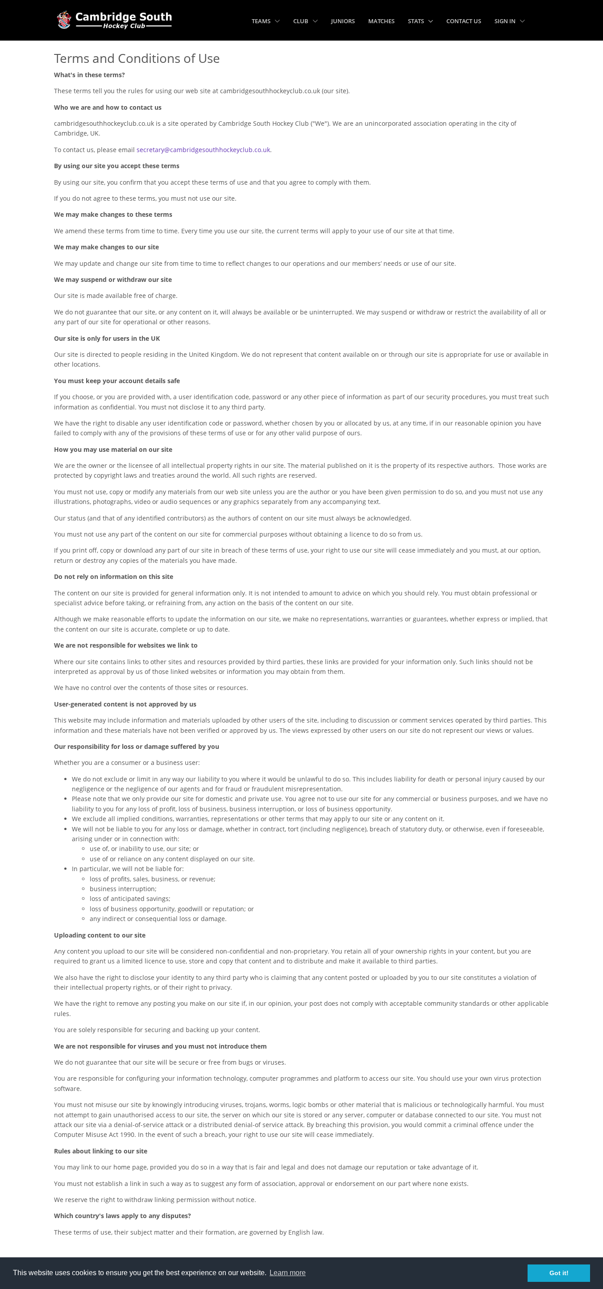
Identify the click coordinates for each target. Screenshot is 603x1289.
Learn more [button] (288, 1273)
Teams (262, 21)
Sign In (506, 21)
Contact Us (463, 21)
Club (301, 21)
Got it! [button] (559, 1273)
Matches (381, 21)
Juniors (343, 21)
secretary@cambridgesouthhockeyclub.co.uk (203, 149)
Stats (416, 21)
